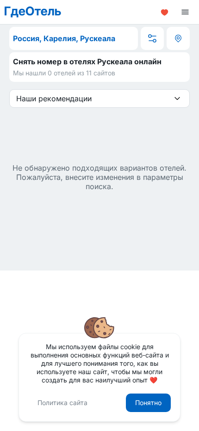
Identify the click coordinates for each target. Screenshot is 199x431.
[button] (164, 12)
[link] (33, 12)
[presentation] (177, 98)
